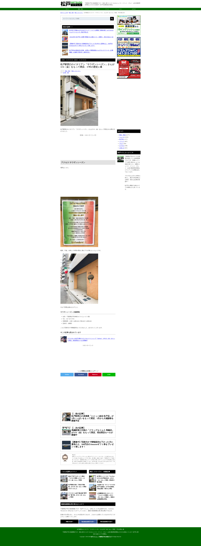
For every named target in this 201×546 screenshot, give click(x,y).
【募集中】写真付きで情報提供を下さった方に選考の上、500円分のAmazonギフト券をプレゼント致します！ (92, 444)
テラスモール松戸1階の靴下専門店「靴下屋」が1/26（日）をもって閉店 (77, 495)
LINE (108, 374)
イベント (107, 9)
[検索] (112, 18)
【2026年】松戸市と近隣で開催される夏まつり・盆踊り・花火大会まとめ (91, 37)
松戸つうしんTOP (64, 12)
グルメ (120, 9)
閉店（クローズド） (79, 12)
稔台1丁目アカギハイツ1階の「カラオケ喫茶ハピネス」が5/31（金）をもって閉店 (76, 478)
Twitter (67, 374)
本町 (68, 72)
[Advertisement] (87, 147)
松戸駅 (64, 72)
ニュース (94, 9)
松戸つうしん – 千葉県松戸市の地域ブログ (101, 536)
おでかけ (134, 9)
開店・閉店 (80, 9)
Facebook (81, 374)
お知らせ (121, 148)
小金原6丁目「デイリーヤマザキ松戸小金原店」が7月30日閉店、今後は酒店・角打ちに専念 (106, 486)
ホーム (67, 9)
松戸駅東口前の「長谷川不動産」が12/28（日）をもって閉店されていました (77, 486)
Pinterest (95, 374)
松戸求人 (121, 139)
